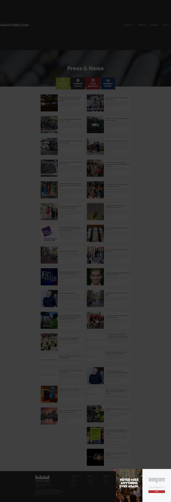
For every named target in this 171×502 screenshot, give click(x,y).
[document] (85, 251)
